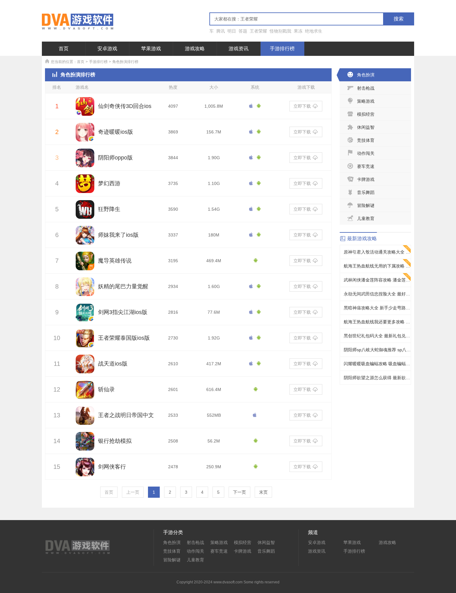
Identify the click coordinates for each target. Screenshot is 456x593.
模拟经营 (365, 114)
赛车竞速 (365, 166)
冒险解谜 (365, 205)
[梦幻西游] (85, 187)
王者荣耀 (258, 31)
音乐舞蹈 (365, 192)
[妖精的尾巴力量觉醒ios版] (85, 290)
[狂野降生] (85, 212)
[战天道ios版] (85, 367)
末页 (263, 492)
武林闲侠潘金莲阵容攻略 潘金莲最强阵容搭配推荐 (377, 279)
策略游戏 (365, 101)
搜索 (399, 18)
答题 (243, 31)
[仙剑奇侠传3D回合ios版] (85, 109)
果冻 (298, 31)
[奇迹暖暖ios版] (85, 135)
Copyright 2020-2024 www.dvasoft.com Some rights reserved (228, 582)
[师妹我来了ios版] (85, 238)
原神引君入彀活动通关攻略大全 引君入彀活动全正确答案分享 (377, 251)
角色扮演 (365, 74)
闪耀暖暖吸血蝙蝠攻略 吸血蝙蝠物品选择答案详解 (377, 363)
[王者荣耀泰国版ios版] (85, 341)
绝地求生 (313, 31)
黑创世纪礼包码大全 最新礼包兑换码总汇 (377, 335)
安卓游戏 (107, 48)
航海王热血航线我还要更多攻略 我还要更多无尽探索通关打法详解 (377, 321)
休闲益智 (365, 127)
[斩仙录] (85, 393)
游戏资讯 (238, 48)
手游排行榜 (282, 48)
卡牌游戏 (365, 179)
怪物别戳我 (280, 31)
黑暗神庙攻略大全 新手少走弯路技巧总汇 (377, 307)
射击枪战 (365, 88)
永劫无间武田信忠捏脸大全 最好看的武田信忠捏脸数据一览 (377, 293)
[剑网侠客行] (85, 470)
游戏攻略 (195, 48)
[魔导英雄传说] (85, 264)
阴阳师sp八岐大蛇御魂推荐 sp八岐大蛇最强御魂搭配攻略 (377, 349)
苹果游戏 (151, 48)
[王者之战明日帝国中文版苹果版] (85, 418)
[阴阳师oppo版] (85, 161)
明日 (231, 31)
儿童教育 (365, 218)
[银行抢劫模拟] (85, 444)
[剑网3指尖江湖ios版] (85, 315)
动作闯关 (365, 153)
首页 (64, 48)
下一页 (239, 492)
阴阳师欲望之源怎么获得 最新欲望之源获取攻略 (377, 377)
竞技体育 (365, 140)
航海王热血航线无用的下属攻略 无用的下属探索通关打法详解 (377, 265)
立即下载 (302, 106)
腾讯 (220, 31)
